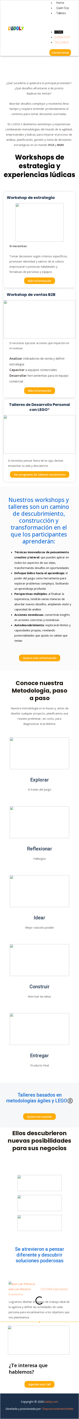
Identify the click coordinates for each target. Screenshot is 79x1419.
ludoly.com (51, 1401)
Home (60, 3)
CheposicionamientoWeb (57, 1409)
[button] (58, 22)
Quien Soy (62, 8)
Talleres (61, 13)
